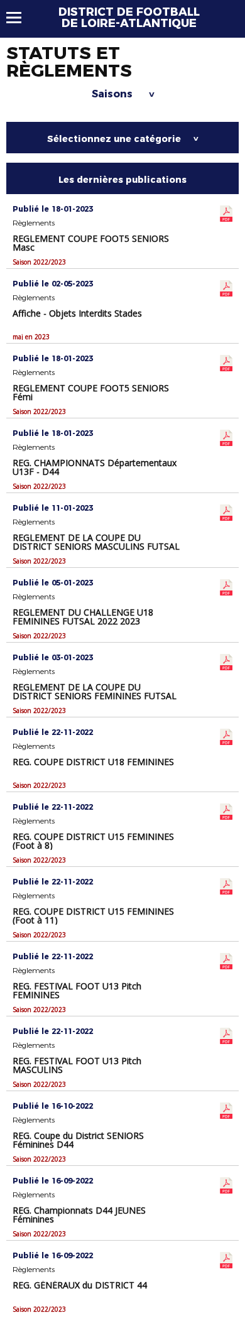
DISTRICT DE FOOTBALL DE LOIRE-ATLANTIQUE (129, 17)
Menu (19, 17)
